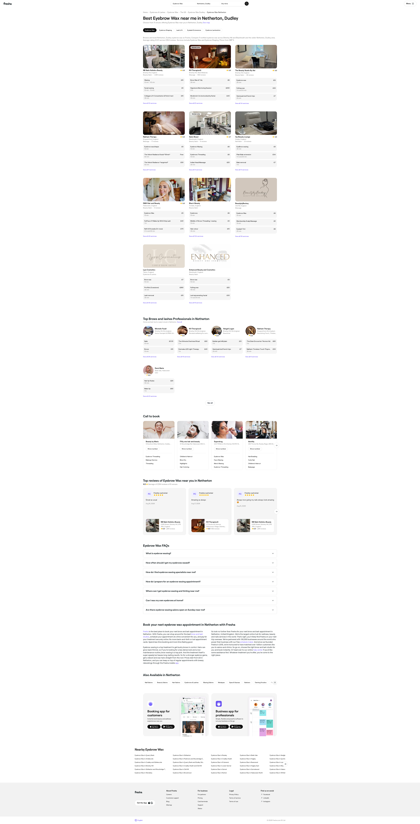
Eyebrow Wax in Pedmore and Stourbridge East (188, 759)
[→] (276, 445)
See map (206, 23)
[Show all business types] (275, 682)
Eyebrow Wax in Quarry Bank (144, 755)
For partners (202, 794)
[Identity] (261, 445)
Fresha (146, 631)
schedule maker (246, 642)
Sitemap (169, 805)
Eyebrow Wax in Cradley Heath (221, 759)
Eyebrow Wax (172, 12)
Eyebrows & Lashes (157, 12)
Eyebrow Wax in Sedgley (278, 755)
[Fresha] (8, 3)
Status (200, 808)
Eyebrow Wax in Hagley (248, 759)
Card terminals (203, 801)
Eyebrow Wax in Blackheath (279, 766)
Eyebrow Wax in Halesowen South (281, 769)
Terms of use (233, 801)
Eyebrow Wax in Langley (278, 762)
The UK (183, 12)
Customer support (172, 798)
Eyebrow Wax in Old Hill (181, 769)
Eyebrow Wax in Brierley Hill (144, 766)
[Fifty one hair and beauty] (193, 445)
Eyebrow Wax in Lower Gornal (221, 766)
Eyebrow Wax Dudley (196, 12)
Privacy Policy (234, 794)
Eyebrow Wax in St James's (220, 762)
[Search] (246, 3)
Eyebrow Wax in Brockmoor (182, 773)
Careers (169, 794)
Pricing (200, 798)
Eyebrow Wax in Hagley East (249, 766)
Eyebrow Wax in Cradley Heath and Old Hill (187, 766)
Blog (167, 801)
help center (258, 650)
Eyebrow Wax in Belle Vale (249, 755)
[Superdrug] (227, 445)
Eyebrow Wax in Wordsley (143, 773)
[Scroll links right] (285, 764)
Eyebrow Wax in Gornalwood (249, 769)
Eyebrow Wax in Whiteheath (279, 773)
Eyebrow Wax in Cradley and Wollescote (148, 762)
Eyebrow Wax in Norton (219, 773)
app (176, 663)
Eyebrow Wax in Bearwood (249, 762)
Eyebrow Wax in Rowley (219, 755)
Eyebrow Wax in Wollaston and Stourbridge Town (150, 769)
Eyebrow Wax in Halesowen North (251, 773)
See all (210, 403)
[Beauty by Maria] (158, 445)
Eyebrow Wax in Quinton (278, 759)
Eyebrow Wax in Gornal (219, 769)
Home (145, 12)
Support (200, 805)
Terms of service (235, 798)
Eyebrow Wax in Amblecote (144, 759)
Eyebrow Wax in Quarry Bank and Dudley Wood (188, 762)
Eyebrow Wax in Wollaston (182, 755)
